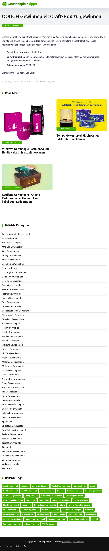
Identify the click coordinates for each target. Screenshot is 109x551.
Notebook (89, 510)
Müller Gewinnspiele (11, 370)
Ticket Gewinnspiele (11, 443)
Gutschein (30, 500)
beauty (93, 486)
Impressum (9, 546)
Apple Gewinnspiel (40, 486)
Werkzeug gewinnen (11, 460)
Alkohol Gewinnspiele (12, 242)
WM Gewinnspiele (10, 464)
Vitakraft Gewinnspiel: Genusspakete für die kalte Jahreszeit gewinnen (26, 150)
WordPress (67, 542)
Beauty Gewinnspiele (12, 255)
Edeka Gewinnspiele (11, 285)
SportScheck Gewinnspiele (14, 430)
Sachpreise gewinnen (12, 25)
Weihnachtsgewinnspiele (13, 455)
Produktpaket (43, 514)
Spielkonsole (8, 421)
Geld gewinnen (31, 495)
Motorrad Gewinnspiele (13, 362)
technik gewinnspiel (12, 524)
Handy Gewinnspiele (11, 323)
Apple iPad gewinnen (61, 486)
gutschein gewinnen (61, 500)
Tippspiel (6, 447)
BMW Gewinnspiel (29, 491)
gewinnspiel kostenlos (12, 82)
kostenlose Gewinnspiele (45, 505)
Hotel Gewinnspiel (11, 505)
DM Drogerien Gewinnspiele (15, 272)
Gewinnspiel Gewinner (12, 306)
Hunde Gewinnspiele (11, 332)
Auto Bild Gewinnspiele (13, 247)
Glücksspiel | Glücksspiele (14, 315)
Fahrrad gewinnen (93, 491)
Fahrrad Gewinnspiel (11, 294)
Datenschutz (21, 546)
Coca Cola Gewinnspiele (13, 264)
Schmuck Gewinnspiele (13, 413)
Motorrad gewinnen (30, 510)
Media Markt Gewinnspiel (80, 505)
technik (95, 519)
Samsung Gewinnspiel (35, 519)
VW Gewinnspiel (49, 524)
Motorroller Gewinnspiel (13, 366)
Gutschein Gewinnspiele (13, 319)
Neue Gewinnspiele (50, 510)
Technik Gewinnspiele (12, 434)
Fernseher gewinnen (12, 495)
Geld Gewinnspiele (10, 302)
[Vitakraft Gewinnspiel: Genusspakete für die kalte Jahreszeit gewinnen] (27, 121)
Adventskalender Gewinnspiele (16, 234)
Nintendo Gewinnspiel (72, 510)
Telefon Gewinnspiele (12, 438)
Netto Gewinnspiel (10, 374)
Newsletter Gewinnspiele (14, 379)
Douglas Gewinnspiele (12, 277)
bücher (60, 491)
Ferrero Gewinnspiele (12, 298)
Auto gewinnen (80, 486)
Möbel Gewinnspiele (11, 357)
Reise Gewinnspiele (11, 396)
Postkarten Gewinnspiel (13, 387)
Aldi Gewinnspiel (10, 238)
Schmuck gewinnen (57, 519)
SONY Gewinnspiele (11, 417)
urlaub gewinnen (31, 524)
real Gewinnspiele (10, 391)
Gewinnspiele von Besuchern (15, 311)
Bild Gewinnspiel (10, 491)
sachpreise (51, 82)
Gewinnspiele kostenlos (51, 495)
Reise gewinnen (75, 514)
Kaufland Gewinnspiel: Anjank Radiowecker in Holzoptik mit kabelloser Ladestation (21, 198)
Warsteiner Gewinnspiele (13, 451)
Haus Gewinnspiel (10, 328)
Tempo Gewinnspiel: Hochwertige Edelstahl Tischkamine (77, 137)
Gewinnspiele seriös (28, 82)
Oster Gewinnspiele (11, 383)
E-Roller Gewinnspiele (12, 281)
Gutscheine (44, 500)
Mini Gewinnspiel (10, 510)
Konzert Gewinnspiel (11, 349)
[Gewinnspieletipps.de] (19, 4)
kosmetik (27, 505)
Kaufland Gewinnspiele (12, 336)
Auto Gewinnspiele (10, 251)
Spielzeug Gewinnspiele (13, 426)
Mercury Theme (78, 542)
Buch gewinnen (47, 491)
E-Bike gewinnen (74, 491)
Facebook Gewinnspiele (13, 289)
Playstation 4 (27, 514)
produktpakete (41, 82)
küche (62, 505)
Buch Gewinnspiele (11, 259)
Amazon (24, 486)
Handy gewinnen (81, 500)
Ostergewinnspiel (11, 514)
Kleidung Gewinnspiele (12, 345)
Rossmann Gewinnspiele (13, 404)
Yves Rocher (8, 468)
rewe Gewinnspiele (11, 400)
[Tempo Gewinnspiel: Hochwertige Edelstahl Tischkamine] (81, 115)
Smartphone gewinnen (78, 519)
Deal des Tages (9, 268)
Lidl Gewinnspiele (10, 353)
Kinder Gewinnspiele (11, 340)
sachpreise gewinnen (12, 519)
